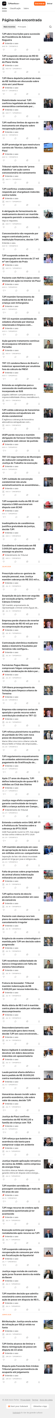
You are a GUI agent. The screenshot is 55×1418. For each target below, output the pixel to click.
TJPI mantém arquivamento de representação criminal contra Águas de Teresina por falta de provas (19, 606)
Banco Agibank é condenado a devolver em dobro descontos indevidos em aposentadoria (18, 1053)
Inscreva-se (40, 3)
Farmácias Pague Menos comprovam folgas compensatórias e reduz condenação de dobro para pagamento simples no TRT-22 (21, 668)
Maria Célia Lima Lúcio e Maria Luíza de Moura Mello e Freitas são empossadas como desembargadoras (19, 742)
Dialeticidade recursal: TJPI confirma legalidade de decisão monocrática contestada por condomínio (19, 103)
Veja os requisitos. (10, 220)
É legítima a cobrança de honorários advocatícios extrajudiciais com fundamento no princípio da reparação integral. (19, 420)
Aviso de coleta (46, 1400)
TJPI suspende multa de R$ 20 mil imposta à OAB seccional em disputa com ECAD (20, 504)
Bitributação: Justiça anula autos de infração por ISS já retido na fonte (20, 1324)
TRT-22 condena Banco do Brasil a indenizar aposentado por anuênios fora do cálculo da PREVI (21, 366)
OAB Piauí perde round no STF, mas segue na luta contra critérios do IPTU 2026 (20, 833)
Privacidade (25, 1400)
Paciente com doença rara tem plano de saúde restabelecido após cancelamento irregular (21, 919)
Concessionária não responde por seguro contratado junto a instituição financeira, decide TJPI (20, 236)
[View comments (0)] (15, 49)
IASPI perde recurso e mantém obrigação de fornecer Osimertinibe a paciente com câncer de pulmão (21, 438)
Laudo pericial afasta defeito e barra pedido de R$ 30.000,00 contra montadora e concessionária (21, 1075)
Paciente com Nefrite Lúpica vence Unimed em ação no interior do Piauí (21, 279)
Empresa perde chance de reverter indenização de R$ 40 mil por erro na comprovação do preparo (20, 623)
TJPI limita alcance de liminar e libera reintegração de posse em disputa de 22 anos (19, 1346)
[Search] (50, 26)
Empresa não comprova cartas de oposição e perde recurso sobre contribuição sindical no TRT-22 (20, 712)
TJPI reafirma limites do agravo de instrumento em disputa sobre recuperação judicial (20, 125)
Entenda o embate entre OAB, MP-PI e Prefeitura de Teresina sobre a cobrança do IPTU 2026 (21, 825)
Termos (35, 1400)
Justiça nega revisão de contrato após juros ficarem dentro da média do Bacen (21, 1274)
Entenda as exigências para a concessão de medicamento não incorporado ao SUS (19, 388)
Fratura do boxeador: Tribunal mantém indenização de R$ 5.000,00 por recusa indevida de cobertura (19, 986)
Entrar (49, 3)
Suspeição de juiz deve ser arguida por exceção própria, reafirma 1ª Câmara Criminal (21, 598)
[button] (4, 8)
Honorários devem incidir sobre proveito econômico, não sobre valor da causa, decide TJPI (19, 1097)
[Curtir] (3, 49)
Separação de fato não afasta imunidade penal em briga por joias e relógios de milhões (19, 857)
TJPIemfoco (13, 46)
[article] (27, 41)
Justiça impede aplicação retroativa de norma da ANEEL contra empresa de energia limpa (21, 1164)
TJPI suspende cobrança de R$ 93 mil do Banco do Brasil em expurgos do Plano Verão (21, 59)
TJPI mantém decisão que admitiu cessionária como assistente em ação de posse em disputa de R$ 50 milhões (21, 1296)
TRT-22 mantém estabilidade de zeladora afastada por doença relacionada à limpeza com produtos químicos (19, 322)
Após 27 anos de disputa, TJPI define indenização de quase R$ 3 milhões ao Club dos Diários (20, 781)
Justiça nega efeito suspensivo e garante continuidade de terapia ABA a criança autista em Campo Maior (20, 803)
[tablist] (15, 26)
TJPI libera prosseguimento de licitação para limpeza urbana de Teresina (19, 690)
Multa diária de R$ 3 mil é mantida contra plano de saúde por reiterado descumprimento (21, 1008)
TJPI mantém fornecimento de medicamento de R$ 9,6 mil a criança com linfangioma (18, 299)
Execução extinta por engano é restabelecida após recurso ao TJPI (21, 1231)
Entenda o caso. (9, 243)
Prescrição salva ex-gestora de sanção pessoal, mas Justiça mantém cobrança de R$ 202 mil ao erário (21, 576)
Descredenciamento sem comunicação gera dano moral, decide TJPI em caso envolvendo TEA (19, 1030)
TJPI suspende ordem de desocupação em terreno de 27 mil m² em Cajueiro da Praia (20, 258)
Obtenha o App (40, 1406)
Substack (16, 1412)
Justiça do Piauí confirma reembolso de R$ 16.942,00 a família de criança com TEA (17, 1119)
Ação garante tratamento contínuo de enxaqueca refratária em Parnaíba (20, 344)
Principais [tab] (22, 27)
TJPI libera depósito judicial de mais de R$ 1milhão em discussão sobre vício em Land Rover (21, 81)
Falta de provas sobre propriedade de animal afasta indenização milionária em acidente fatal (20, 874)
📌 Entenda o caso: (10, 284)
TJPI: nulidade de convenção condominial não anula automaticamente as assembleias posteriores (20, 482)
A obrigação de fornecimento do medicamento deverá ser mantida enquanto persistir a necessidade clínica (20, 214)
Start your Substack (19, 1406)
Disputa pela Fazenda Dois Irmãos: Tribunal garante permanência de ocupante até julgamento (20, 1369)
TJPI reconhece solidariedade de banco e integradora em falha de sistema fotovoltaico (19, 963)
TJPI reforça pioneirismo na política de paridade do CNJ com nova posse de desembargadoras (21, 734)
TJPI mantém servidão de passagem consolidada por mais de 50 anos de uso (21, 1188)
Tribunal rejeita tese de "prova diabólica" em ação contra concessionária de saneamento (19, 169)
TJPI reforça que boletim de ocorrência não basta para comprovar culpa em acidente (18, 1141)
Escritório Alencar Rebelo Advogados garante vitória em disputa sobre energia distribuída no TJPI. (20, 1171)
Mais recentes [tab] (9, 27)
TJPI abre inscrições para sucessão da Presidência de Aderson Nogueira (21, 37)
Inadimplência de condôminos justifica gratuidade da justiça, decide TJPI (18, 526)
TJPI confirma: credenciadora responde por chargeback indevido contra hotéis (21, 192)
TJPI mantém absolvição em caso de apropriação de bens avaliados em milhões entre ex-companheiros (21, 850)
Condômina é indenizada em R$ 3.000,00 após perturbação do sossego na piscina (19, 548)
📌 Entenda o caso (10, 43)
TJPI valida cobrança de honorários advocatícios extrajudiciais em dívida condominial (21, 413)
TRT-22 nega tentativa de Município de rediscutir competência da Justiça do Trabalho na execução (21, 460)
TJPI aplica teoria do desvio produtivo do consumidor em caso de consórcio (20, 897)
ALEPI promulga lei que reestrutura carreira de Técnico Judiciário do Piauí (21, 147)
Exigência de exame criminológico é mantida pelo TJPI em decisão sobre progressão (21, 941)
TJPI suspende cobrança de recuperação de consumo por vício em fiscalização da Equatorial (20, 1252)
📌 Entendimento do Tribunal (15, 555)
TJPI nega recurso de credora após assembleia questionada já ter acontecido (20, 1210)
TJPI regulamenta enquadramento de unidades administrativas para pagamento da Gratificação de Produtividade (20, 759)
